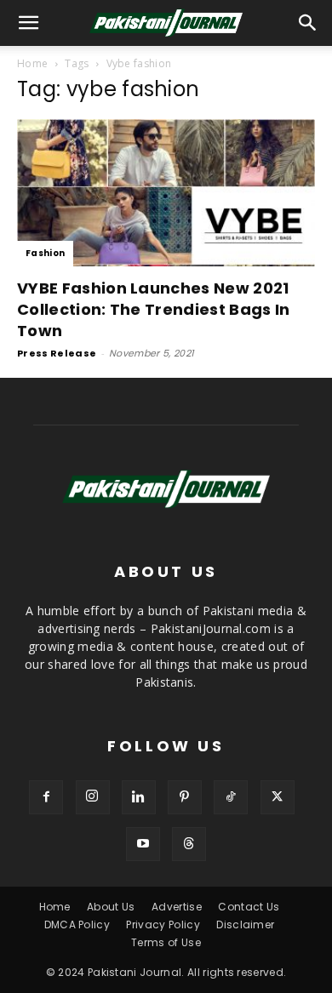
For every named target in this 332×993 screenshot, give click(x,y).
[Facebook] (46, 797)
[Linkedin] (139, 797)
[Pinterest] (185, 797)
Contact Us (248, 906)
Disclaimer (245, 924)
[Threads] (189, 844)
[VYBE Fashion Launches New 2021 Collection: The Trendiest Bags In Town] (166, 192)
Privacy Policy (162, 924)
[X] (277, 797)
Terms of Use (166, 942)
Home (32, 63)
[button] (308, 23)
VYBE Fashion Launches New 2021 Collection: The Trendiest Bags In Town (153, 309)
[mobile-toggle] (29, 23)
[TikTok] (231, 797)
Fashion (45, 253)
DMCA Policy (77, 924)
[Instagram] (93, 797)
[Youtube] (143, 844)
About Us (111, 906)
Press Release (56, 353)
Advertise (177, 906)
